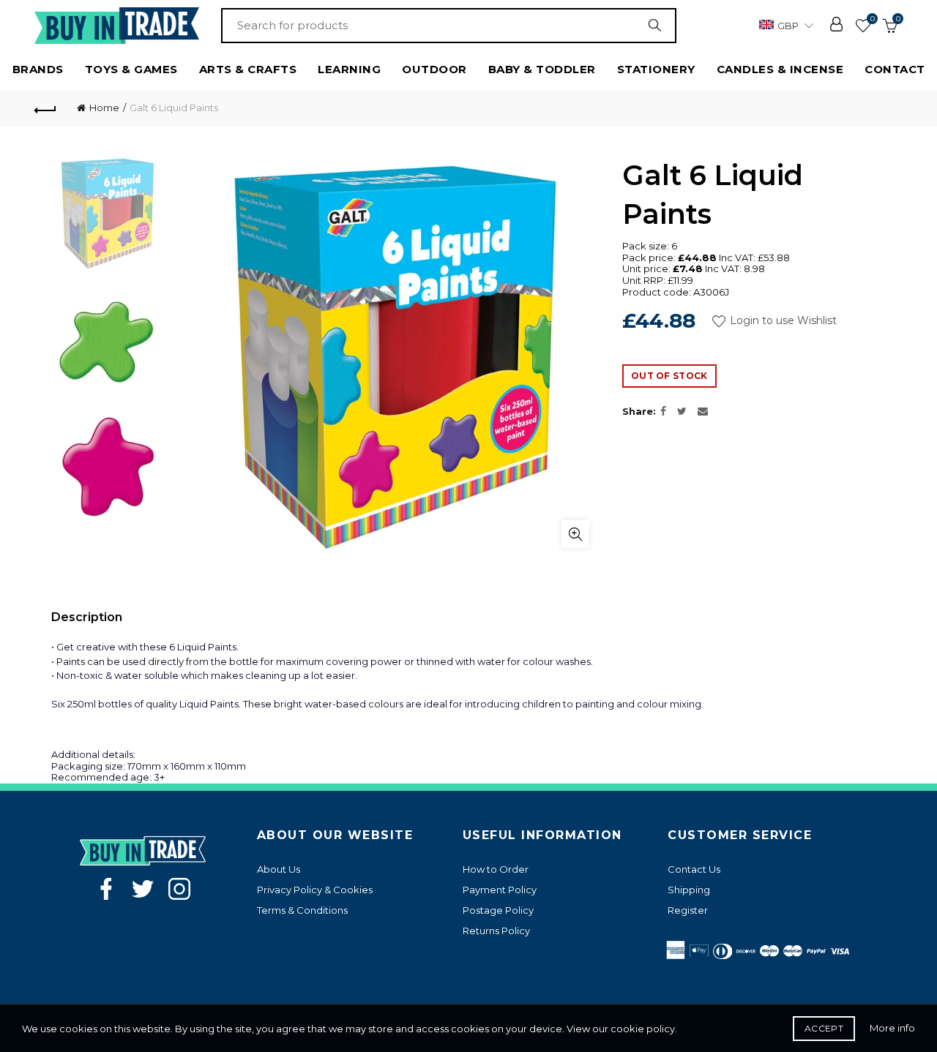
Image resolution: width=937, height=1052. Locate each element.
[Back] (45, 108)
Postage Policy (498, 910)
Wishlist (872, 19)
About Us (278, 869)
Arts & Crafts (248, 69)
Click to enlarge (575, 534)
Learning (349, 69)
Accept (824, 1028)
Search (658, 26)
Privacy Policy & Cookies (315, 889)
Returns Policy (496, 930)
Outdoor (434, 69)
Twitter (142, 889)
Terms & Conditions (302, 910)
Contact (895, 69)
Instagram (179, 889)
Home (104, 107)
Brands (38, 69)
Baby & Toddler (542, 69)
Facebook (106, 889)
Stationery (656, 69)
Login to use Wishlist (782, 320)
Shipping (689, 889)
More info (892, 1028)
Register (688, 910)
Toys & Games (131, 69)
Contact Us (694, 869)
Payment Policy (500, 889)
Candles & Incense (780, 69)
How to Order (496, 869)
